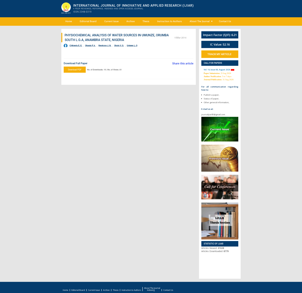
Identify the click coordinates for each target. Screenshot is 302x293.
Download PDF (74, 69)
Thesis (146, 21)
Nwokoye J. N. (104, 45)
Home (68, 21)
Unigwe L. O (132, 45)
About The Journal (200, 21)
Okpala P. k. (90, 45)
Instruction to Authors (169, 21)
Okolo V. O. (119, 45)
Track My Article (219, 54)
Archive (130, 21)
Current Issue (111, 21)
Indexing (151, 290)
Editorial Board (88, 21)
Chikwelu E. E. (76, 45)
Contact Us (225, 21)
